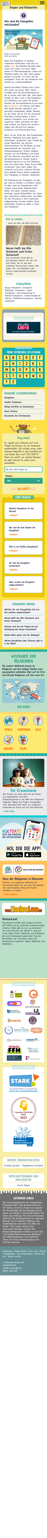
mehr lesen (9, 811)
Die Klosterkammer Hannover (21, 1222)
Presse (43, 1251)
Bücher (8, 748)
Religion (9, 475)
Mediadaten (9, 1253)
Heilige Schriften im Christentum (19, 406)
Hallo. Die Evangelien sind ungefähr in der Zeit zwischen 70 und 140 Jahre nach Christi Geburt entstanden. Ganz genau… (13, 588)
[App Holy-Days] (23, 838)
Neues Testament (13, 287)
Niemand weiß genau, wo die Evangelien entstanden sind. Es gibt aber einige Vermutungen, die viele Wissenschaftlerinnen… (13, 569)
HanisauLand (9, 919)
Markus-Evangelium (14, 295)
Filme (23, 748)
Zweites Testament (12, 402)
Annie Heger (23, 1185)
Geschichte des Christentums (17, 415)
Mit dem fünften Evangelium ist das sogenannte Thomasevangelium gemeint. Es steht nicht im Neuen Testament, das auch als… (13, 550)
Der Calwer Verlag (19, 1226)
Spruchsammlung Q (25, 293)
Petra (14, 56)
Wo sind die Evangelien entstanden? (19, 564)
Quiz (38, 729)
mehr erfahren (11, 894)
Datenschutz (20, 1251)
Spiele (8, 729)
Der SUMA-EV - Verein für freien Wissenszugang (21, 1238)
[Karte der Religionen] (23, 691)
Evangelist (27, 287)
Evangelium (13, 105)
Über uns (33, 1251)
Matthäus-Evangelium (23, 298)
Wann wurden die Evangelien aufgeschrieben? (22, 583)
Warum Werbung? (23, 318)
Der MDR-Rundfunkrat (13, 1237)
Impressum (7, 1251)
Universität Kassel (30, 1213)
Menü (42, 2)
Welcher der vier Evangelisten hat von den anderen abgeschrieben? (21, 611)
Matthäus (9, 290)
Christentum (23, 15)
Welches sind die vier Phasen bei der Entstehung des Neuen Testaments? (21, 628)
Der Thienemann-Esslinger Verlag (18, 1227)
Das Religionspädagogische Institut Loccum (20, 1230)
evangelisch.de (9, 1265)
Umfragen (23, 729)
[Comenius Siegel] (23, 1109)
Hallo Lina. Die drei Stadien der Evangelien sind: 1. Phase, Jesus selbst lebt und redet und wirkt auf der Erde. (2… (13, 534)
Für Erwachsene (24, 1253)
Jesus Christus (11, 411)
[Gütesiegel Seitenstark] (23, 1083)
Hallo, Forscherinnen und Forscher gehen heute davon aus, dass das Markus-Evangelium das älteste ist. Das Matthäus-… (13, 515)
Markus (8, 298)
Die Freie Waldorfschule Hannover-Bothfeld (23, 1232)
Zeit (13, 66)
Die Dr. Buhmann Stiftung (22, 1221)
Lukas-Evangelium (32, 295)
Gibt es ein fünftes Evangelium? (23, 546)
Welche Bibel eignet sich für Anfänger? (22, 635)
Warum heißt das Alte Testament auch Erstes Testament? (19, 251)
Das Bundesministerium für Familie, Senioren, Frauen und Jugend (22, 1206)
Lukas (29, 290)
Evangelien (20, 290)
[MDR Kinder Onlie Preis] (23, 1136)
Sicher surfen (14, 1256)
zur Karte (23, 707)
